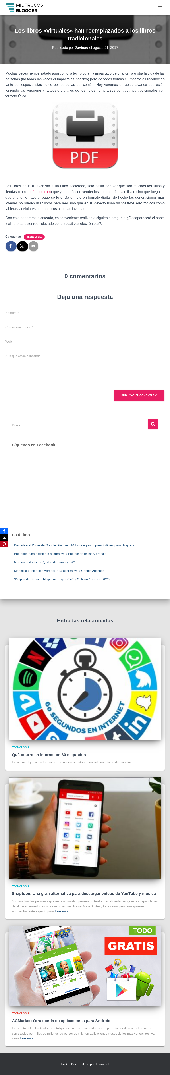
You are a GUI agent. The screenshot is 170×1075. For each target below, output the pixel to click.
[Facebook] (4, 531)
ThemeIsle (103, 1064)
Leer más (61, 911)
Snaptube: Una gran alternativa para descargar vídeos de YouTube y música (84, 893)
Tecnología (34, 237)
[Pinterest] (4, 544)
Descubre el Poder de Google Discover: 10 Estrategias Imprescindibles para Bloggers (74, 545)
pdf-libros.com (40, 192)
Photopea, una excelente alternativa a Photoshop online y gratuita (60, 553)
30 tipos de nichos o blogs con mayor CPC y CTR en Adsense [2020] (62, 579)
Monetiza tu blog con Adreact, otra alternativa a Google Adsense (59, 570)
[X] (4, 537)
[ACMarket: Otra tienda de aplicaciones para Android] (85, 965)
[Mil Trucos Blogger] (26, 7)
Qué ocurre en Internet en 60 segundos (49, 755)
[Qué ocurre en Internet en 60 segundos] (85, 689)
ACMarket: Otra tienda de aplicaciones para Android (61, 1021)
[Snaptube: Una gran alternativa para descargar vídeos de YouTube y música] (85, 827)
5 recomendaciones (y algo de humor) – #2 (44, 562)
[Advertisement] (85, 494)
